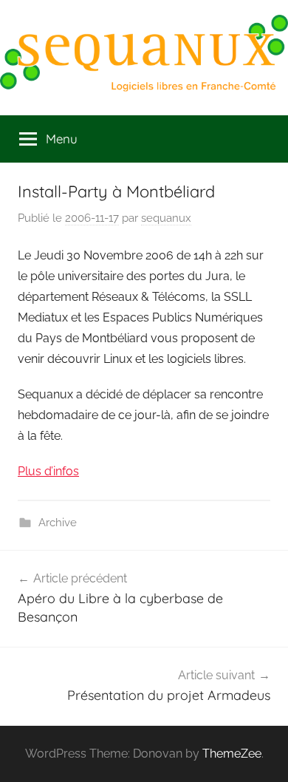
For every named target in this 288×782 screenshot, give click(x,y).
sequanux (166, 218)
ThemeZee (231, 754)
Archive (57, 522)
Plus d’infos (48, 471)
